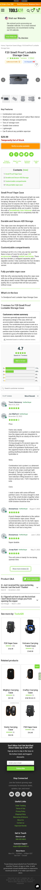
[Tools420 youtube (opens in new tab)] (11, 794)
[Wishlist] (32, 12)
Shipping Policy (20, 814)
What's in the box (17, 162)
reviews (23, 58)
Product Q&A (36, 162)
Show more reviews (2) (21, 569)
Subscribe (20, 768)
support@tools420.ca (21, 846)
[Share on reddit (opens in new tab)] (31, 154)
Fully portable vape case (14, 185)
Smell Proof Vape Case (13, 174)
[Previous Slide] (3, 80)
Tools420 (19, 614)
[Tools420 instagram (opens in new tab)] (17, 794)
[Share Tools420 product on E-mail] (21, 154)
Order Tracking (20, 806)
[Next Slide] (38, 80)
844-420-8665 (20, 839)
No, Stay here (23, 38)
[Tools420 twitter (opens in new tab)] (23, 794)
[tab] (6, 162)
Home (3, 45)
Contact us (20, 823)
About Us (20, 820)
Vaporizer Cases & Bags (13, 45)
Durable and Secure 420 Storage (17, 177)
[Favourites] (36, 64)
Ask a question (32, 579)
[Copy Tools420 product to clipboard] (26, 154)
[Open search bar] (28, 10)
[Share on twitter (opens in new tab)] (16, 154)
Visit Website (11, 37)
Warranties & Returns (20, 817)
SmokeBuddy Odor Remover (20, 210)
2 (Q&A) (31, 58)
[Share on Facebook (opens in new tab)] (11, 154)
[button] (37, 11)
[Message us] (37, 886)
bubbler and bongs (26, 256)
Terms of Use (20, 808)
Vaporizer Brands (21, 826)
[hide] (25, 170)
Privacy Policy (20, 811)
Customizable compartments (16, 181)
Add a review (20, 361)
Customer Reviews (27, 162)
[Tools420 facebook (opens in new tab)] (29, 794)
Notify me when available (20, 146)
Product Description (6, 162)
